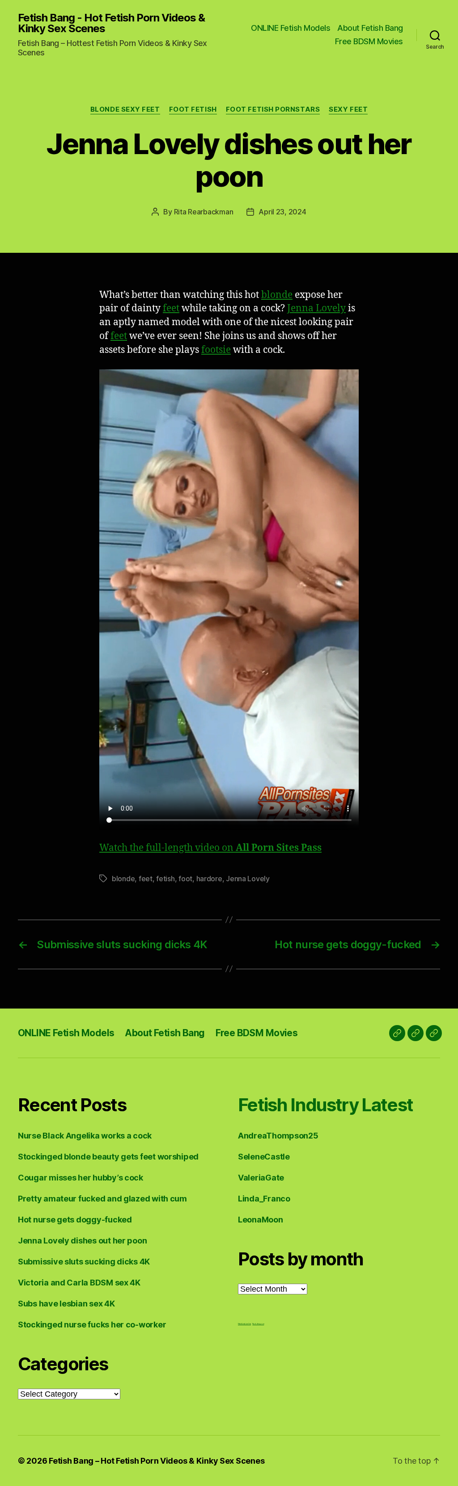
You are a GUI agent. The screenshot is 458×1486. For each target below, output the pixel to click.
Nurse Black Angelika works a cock (85, 1135)
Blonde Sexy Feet (125, 109)
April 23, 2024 (282, 211)
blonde (277, 295)
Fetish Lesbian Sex (244, 1324)
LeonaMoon (260, 1219)
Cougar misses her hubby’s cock (80, 1177)
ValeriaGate (261, 1177)
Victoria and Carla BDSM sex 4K (79, 1282)
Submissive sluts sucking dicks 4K (84, 1261)
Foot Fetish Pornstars (273, 109)
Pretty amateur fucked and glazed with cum (102, 1198)
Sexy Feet (348, 109)
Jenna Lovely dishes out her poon (82, 1240)
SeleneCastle (264, 1156)
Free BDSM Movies (369, 41)
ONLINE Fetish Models (290, 28)
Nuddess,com (258, 1324)
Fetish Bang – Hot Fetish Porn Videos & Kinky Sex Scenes (156, 1460)
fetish (165, 878)
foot (185, 878)
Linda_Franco (264, 1198)
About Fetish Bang (370, 28)
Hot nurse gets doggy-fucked (75, 1219)
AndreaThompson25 (278, 1135)
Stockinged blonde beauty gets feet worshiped (108, 1156)
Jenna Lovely (316, 308)
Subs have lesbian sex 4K (66, 1303)
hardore (209, 878)
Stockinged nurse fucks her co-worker (92, 1324)
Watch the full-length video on (210, 848)
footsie (216, 350)
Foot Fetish (193, 109)
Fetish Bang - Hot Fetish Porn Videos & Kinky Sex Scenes (111, 23)
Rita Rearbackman (203, 211)
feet (171, 308)
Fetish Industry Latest (325, 1105)
